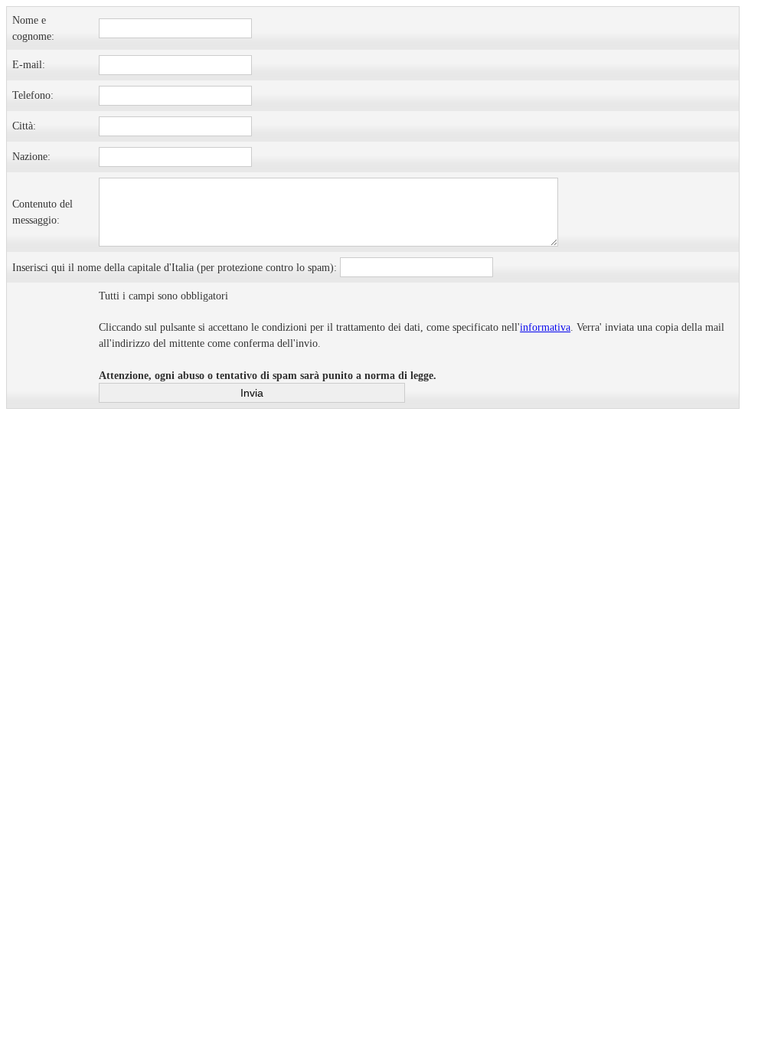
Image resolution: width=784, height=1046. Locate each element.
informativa (545, 327)
